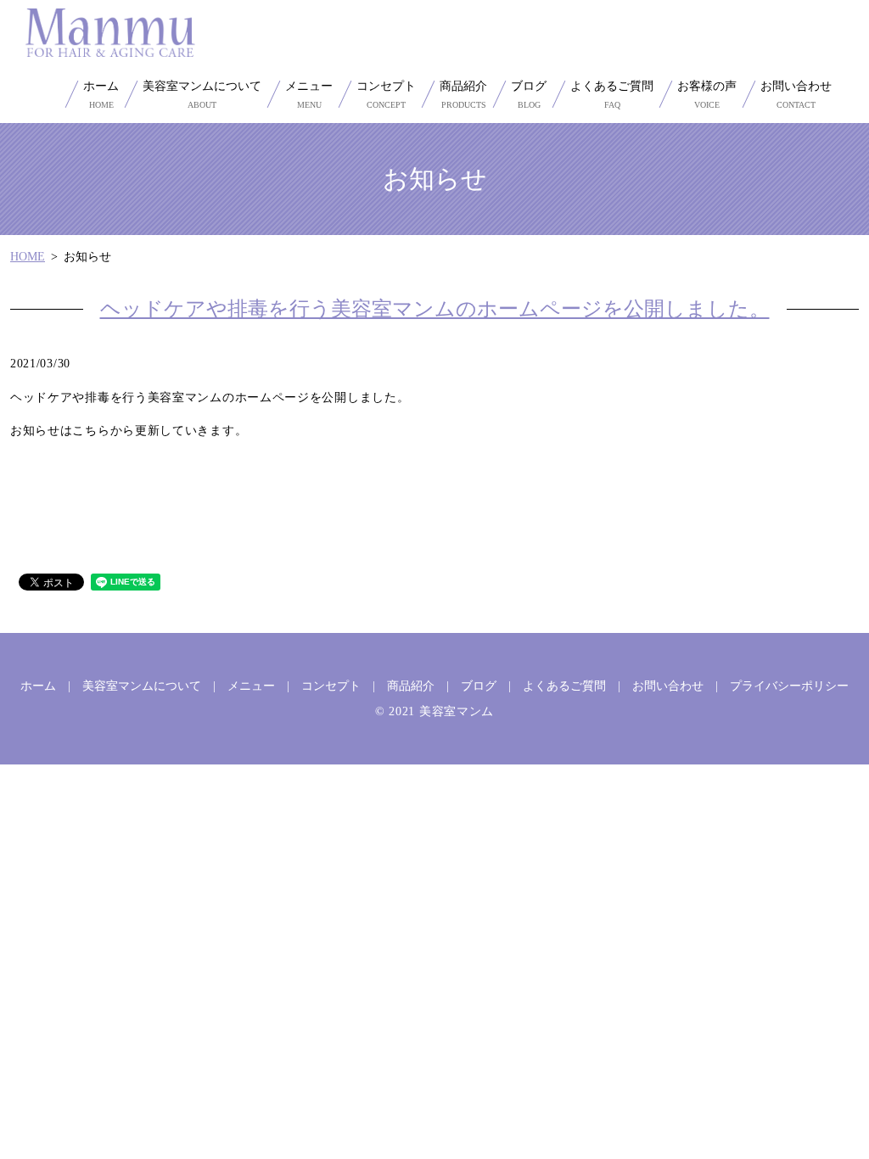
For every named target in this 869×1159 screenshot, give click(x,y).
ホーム (101, 94)
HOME (27, 256)
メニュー (309, 94)
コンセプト (386, 94)
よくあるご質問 (611, 94)
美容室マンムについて (202, 94)
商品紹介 (463, 94)
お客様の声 (707, 94)
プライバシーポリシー (789, 686)
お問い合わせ (796, 94)
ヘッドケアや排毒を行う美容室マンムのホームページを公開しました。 (435, 309)
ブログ (529, 94)
